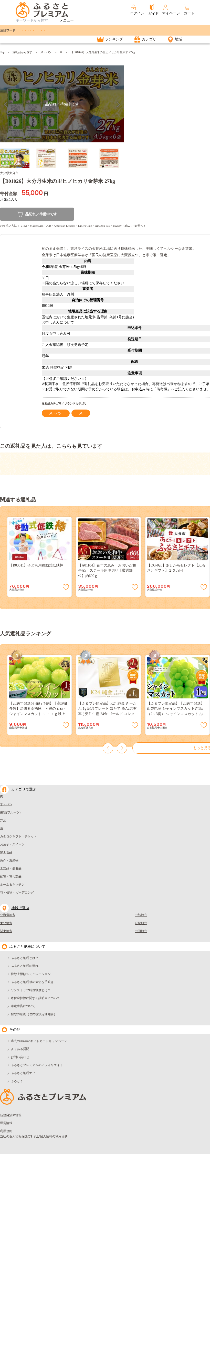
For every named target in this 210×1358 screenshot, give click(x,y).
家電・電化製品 (11, 876)
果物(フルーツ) (10, 812)
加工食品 (6, 852)
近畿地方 (141, 923)
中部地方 (141, 915)
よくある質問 (20, 1049)
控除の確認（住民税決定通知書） (34, 1014)
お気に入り (9, 199)
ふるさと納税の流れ (24, 966)
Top (2, 52)
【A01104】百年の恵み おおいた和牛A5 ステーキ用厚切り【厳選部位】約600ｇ (107, 570)
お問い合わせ (20, 1057)
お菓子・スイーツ (12, 844)
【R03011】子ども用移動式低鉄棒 (36, 565)
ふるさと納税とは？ (24, 958)
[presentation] (108, 748)
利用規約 (6, 1131)
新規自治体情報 (11, 1115)
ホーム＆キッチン (12, 884)
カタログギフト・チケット (18, 836)
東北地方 (6, 923)
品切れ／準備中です (41, 214)
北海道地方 (7, 915)
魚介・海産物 (9, 860)
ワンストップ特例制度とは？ (31, 990)
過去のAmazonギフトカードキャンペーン (39, 1041)
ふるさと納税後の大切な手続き (32, 982)
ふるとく (17, 1081)
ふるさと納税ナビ (23, 1073)
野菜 (3, 820)
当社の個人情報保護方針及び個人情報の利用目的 (34, 1136)
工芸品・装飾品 (11, 868)
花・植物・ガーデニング (17, 892)
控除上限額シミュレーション (31, 974)
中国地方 (141, 931)
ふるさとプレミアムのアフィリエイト (37, 1065)
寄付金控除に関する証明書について (35, 998)
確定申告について (23, 1006)
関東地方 (6, 931)
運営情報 (6, 1123)
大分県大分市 (9, 173)
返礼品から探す (22, 52)
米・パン (46, 52)
